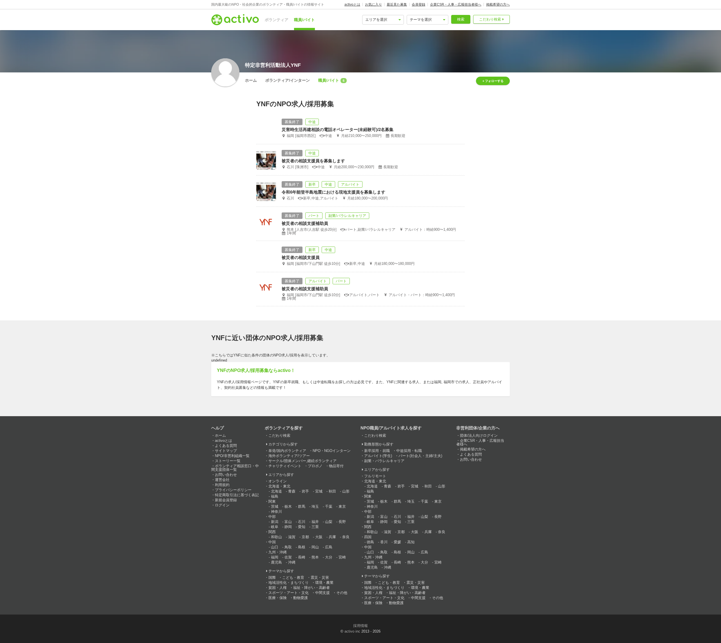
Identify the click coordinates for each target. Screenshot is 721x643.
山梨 (328, 522)
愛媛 (397, 542)
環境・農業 (324, 582)
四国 (367, 537)
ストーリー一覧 (228, 461)
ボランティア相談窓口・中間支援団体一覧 (235, 468)
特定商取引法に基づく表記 (237, 495)
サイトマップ (226, 451)
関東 (272, 501)
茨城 (274, 506)
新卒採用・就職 (377, 451)
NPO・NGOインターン (332, 451)
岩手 (305, 491)
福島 (274, 496)
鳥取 (288, 547)
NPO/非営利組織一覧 (232, 456)
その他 (341, 593)
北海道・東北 (279, 486)
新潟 (274, 522)
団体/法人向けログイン (479, 435)
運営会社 (222, 480)
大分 (328, 557)
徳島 (370, 542)
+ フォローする (493, 81)
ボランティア (276, 19)
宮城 (318, 491)
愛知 (301, 527)
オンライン (277, 481)
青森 (291, 491)
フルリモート (375, 476)
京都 (305, 537)
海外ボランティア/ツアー (289, 456)
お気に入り (373, 4)
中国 (272, 542)
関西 (272, 532)
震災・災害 (320, 577)
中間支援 (322, 593)
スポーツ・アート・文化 (288, 593)
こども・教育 (293, 577)
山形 (346, 491)
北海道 (276, 491)
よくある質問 (226, 446)
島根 (301, 547)
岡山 (315, 547)
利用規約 (222, 485)
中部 (272, 517)
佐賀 (288, 557)
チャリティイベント (284, 466)
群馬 (301, 506)
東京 (342, 506)
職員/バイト (304, 19)
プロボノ (315, 466)
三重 (315, 527)
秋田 (332, 491)
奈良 (346, 537)
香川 (384, 542)
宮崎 (342, 557)
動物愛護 (300, 598)
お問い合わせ (226, 475)
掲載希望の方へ (498, 4)
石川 (301, 522)
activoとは (352, 4)
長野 (342, 522)
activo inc (352, 631)
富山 (288, 522)
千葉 (328, 506)
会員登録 (418, 4)
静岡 (288, 527)
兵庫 (332, 537)
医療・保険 (277, 598)
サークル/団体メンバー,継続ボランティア (302, 461)
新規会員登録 (226, 500)
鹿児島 (276, 562)
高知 (411, 542)
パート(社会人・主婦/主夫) (420, 456)
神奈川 (276, 511)
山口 (274, 547)
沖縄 (291, 562)
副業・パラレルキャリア (384, 461)
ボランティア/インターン (287, 80)
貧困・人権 (277, 588)
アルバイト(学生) (378, 456)
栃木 (288, 506)
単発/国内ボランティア (287, 451)
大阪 (318, 537)
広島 (328, 547)
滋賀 (291, 537)
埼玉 (315, 506)
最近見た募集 (397, 4)
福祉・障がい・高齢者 (311, 588)
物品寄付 (336, 466)
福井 (315, 522)
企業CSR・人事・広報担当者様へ (455, 4)
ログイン (222, 505)
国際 (272, 577)
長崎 (301, 557)
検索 (460, 19)
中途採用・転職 (409, 451)
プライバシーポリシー (233, 490)
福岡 (274, 557)
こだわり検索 (490, 19)
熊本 (315, 557)
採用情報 (360, 626)
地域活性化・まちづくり (288, 582)
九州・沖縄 (277, 552)
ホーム (251, 80)
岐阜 (274, 527)
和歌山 (276, 537)
